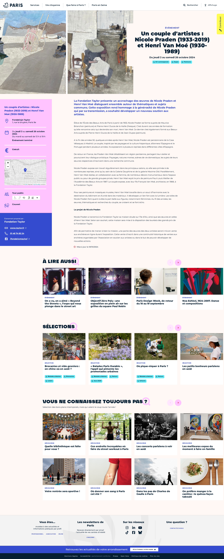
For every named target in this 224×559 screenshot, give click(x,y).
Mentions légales (71, 556)
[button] (25, 170)
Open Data (125, 556)
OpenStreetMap (36, 184)
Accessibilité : (95, 556)
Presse (115, 556)
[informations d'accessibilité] (26, 198)
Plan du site (155, 556)
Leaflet (25, 184)
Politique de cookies (140, 556)
